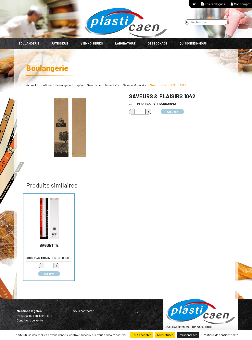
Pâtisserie (60, 43)
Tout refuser (165, 335)
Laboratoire (125, 43)
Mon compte (241, 4)
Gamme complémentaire (103, 85)
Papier (79, 85)
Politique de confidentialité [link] (220, 335)
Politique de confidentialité (34, 315)
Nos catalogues (214, 4)
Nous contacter (83, 311)
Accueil (31, 85)
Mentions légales (29, 311)
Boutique (46, 85)
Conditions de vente (30, 320)
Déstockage (158, 43)
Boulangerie (29, 43)
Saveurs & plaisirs (134, 85)
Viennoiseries (92, 43)
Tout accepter (141, 335)
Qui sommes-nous (193, 43)
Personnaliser (188, 335)
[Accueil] (194, 4)
